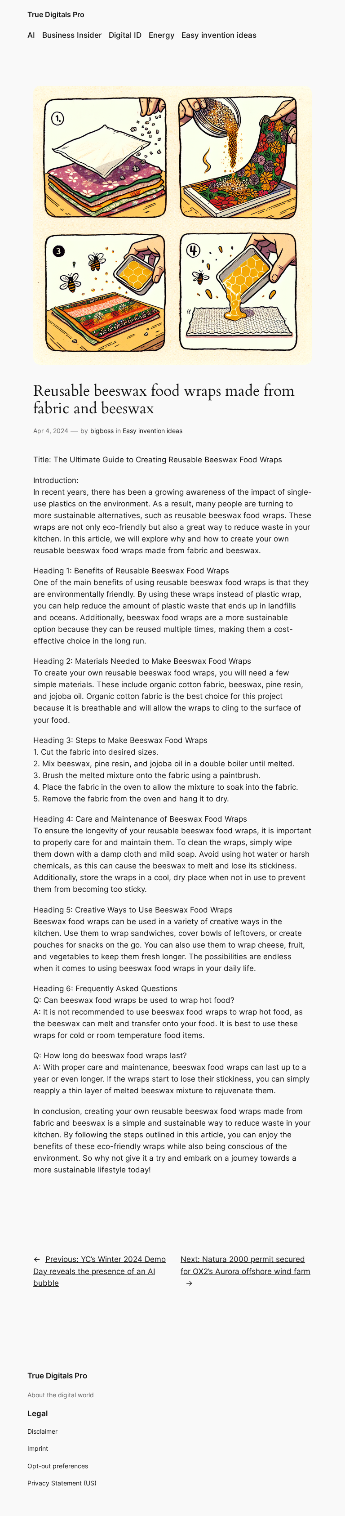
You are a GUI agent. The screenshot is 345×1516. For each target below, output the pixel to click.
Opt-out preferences (57, 1466)
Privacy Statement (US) (62, 1483)
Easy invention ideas (152, 430)
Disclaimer (42, 1431)
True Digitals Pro (55, 14)
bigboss (102, 430)
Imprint (37, 1448)
